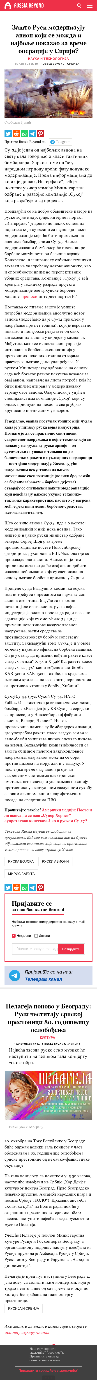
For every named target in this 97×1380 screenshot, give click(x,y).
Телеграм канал (43, 979)
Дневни (44, 935)
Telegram (63, 142)
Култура (47, 1038)
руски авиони (55, 861)
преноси (29, 297)
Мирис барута (21, 874)
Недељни (24, 935)
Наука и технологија (48, 59)
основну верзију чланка (27, 1333)
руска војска (21, 861)
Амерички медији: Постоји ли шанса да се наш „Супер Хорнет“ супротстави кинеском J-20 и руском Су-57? (48, 815)
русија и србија (23, 1309)
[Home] (8, 5)
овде (51, 1356)
